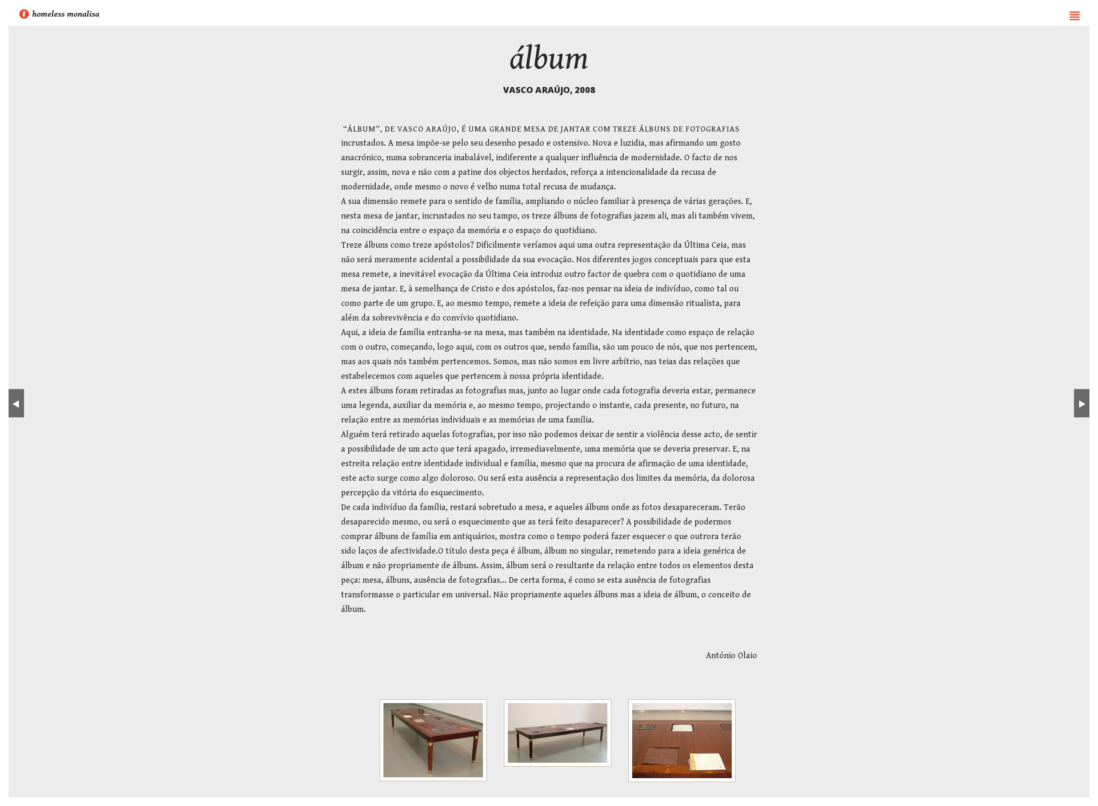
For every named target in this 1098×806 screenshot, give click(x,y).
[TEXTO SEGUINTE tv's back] (1082, 403)
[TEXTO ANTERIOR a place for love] (16, 403)
